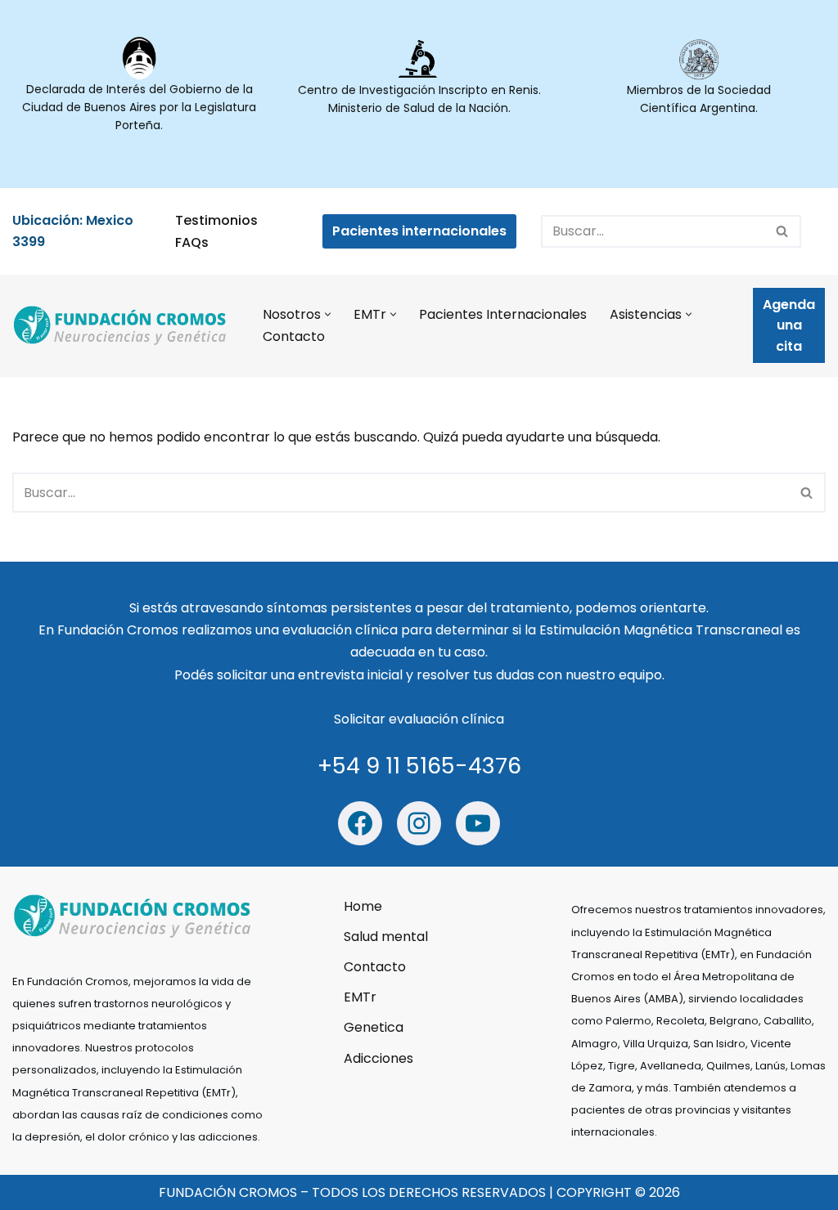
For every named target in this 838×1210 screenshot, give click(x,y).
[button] (328, 314)
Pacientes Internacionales (503, 314)
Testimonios (216, 220)
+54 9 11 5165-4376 (419, 766)
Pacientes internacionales (419, 231)
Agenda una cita (789, 325)
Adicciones (378, 1057)
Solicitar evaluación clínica (419, 719)
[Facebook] (360, 823)
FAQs (192, 242)
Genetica (373, 1027)
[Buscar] (782, 231)
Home (363, 905)
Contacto (294, 336)
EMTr (360, 997)
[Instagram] (419, 823)
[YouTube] (478, 823)
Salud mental (386, 935)
